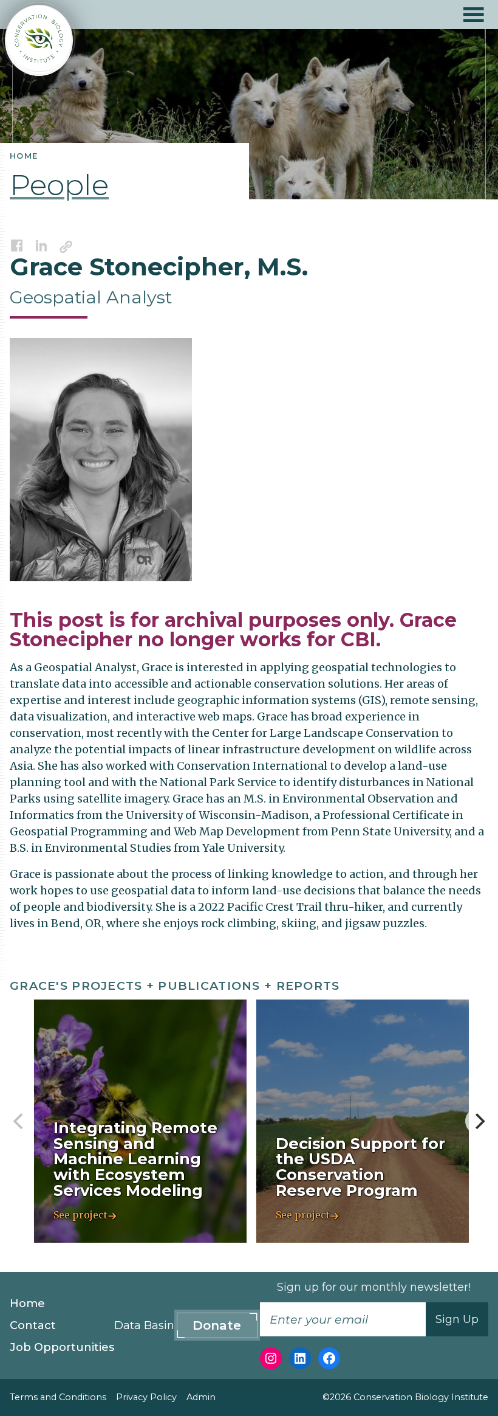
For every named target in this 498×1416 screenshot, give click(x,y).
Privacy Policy (146, 1397)
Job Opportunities (62, 1347)
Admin (201, 1397)
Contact (33, 1325)
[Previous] (19, 1121)
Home (27, 1303)
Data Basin (144, 1325)
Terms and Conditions (58, 1397)
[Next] (478, 1121)
